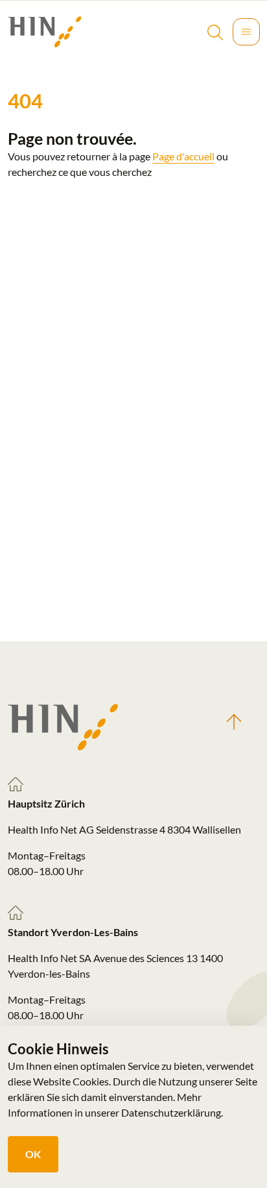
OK (33, 1154)
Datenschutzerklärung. (172, 1112)
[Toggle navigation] (246, 32)
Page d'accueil (183, 156)
